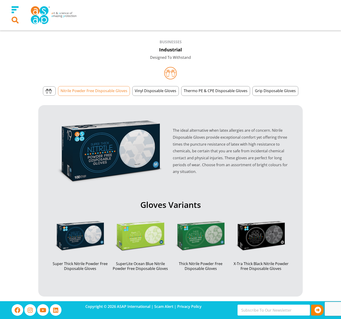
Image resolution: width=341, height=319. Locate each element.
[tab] (49, 91)
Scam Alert (163, 306)
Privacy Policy (189, 306)
